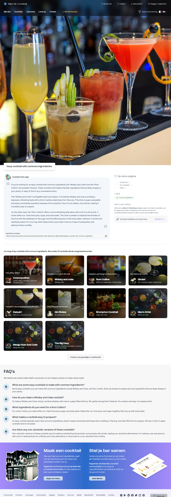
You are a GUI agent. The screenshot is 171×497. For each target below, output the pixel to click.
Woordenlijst (100, 495)
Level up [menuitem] (42, 12)
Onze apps (29, 495)
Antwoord (121, 182)
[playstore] (125, 495)
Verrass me (107, 4)
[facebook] (132, 495)
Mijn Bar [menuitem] (7, 12)
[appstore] (121, 495)
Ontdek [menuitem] (53, 12)
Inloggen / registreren (158, 4)
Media (79, 495)
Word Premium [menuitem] (71, 12)
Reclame (61, 495)
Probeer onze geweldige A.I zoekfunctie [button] (85, 357)
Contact (111, 495)
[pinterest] (143, 495)
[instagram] (139, 495)
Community (8, 495)
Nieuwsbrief (137, 4)
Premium (18, 495)
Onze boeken (41, 495)
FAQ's (119, 188)
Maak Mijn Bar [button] (97, 478)
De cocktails (121, 185)
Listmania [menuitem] (30, 12)
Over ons (70, 495)
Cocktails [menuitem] (18, 12)
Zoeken (122, 4)
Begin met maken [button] (53, 478)
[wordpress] (128, 495)
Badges (52, 495)
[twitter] (136, 495)
